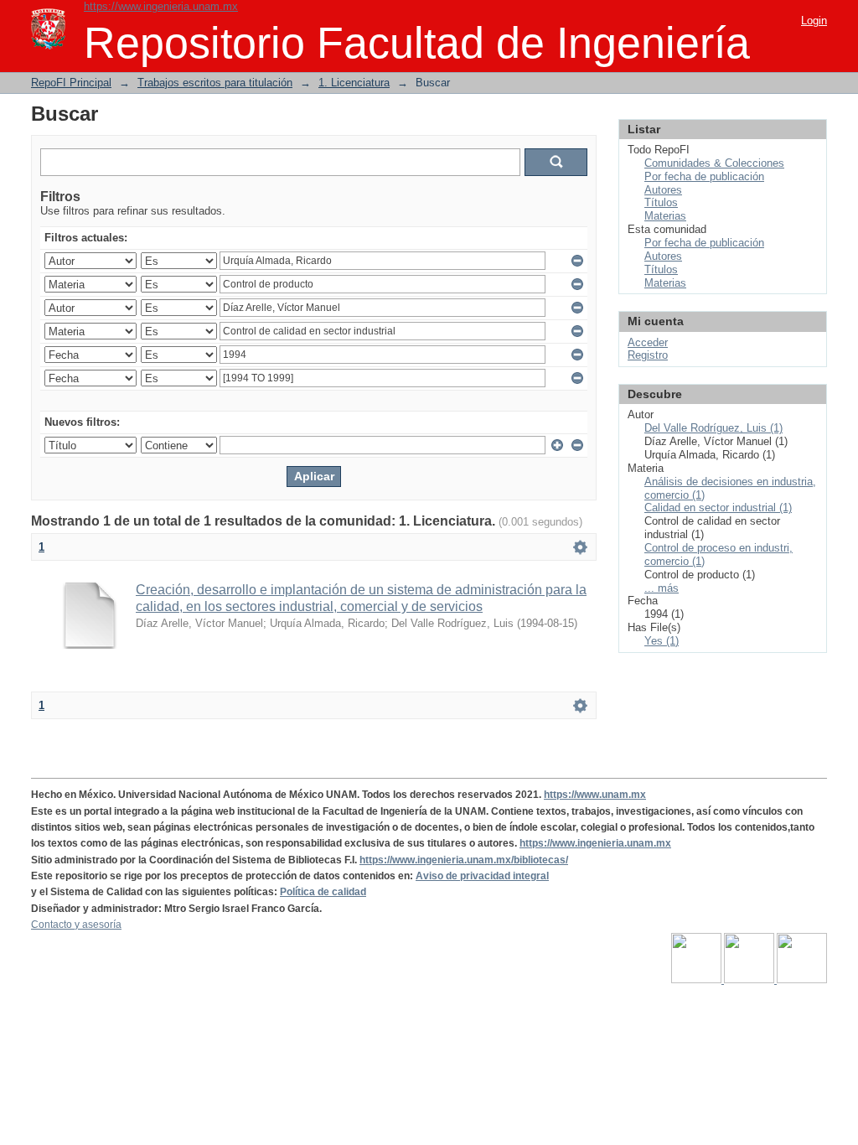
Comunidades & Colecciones (714, 163)
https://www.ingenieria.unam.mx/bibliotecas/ (463, 860)
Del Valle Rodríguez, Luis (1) (713, 428)
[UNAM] (697, 980)
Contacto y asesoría (76, 924)
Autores (663, 190)
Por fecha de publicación (704, 176)
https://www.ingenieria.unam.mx (161, 6)
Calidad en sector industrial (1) (718, 507)
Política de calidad (323, 892)
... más (661, 588)
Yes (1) (661, 641)
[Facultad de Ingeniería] (750, 980)
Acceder (648, 342)
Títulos (661, 202)
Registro (648, 355)
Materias (665, 216)
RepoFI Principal (71, 82)
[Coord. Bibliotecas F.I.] (802, 980)
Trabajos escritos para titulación (214, 82)
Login (814, 20)
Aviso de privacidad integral (482, 876)
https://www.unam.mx (595, 794)
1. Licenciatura (354, 82)
